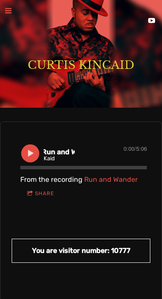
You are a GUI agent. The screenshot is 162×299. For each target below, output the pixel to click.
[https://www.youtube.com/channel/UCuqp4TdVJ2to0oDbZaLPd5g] (151, 20)
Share (44, 193)
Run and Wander (111, 179)
